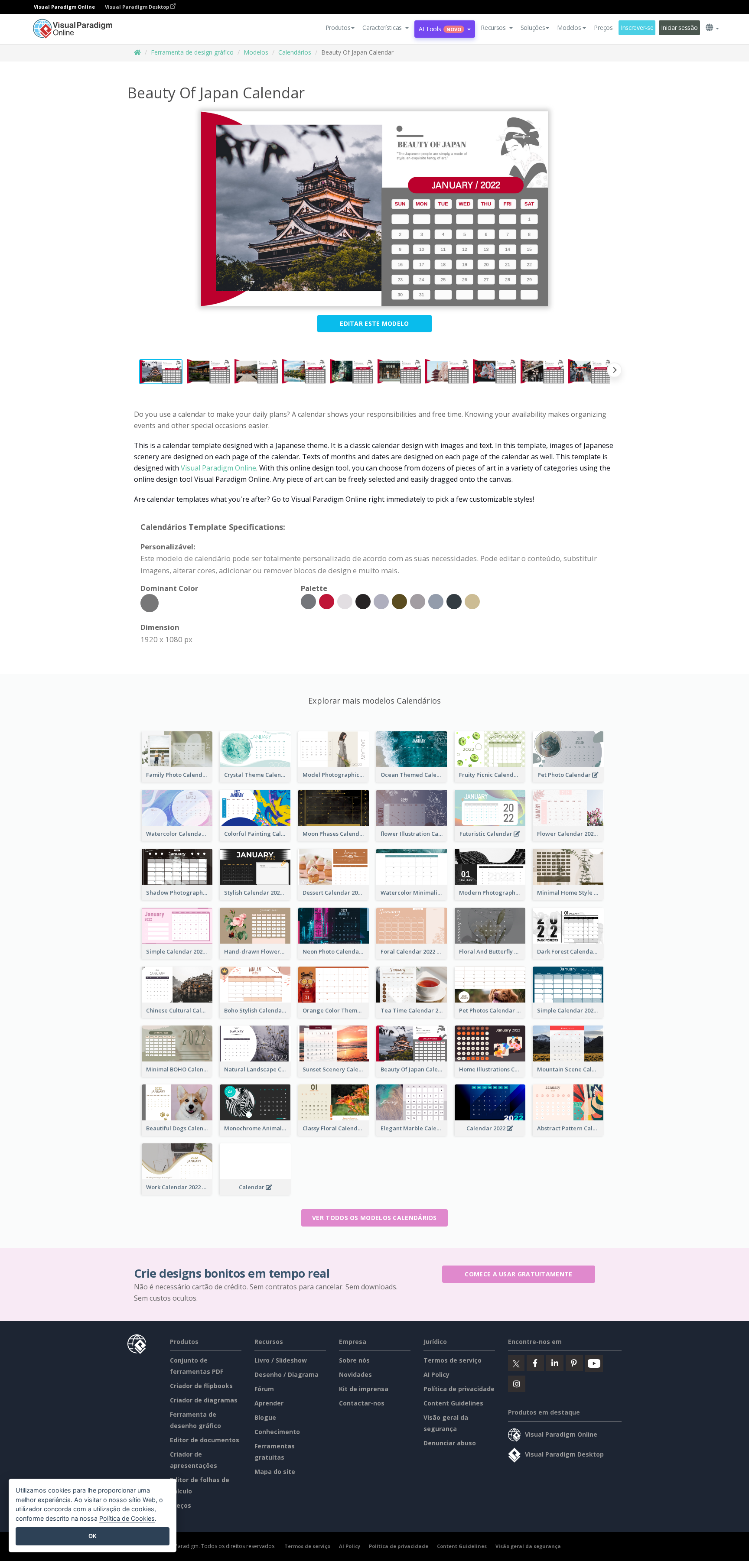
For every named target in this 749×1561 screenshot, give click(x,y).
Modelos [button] (569, 27)
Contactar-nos (361, 1403)
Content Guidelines (453, 1403)
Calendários (294, 52)
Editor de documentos (204, 1440)
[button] (385, 27)
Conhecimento (277, 1432)
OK (92, 1535)
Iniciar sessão (679, 27)
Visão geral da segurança (528, 1546)
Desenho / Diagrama (286, 1374)
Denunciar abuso (449, 1443)
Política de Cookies (127, 1518)
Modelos (256, 52)
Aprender (268, 1403)
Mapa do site (274, 1471)
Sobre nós (354, 1360)
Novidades (355, 1374)
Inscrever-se (637, 27)
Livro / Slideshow (280, 1360)
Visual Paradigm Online (218, 468)
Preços (603, 27)
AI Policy (436, 1374)
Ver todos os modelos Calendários (374, 1218)
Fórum (264, 1389)
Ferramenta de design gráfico (192, 52)
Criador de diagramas (204, 1400)
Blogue (265, 1417)
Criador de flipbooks (201, 1386)
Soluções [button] (533, 27)
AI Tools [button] (440, 29)
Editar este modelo (374, 323)
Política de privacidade (459, 1389)
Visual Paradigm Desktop (137, 6)
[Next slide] (614, 371)
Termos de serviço (452, 1360)
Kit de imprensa (363, 1389)
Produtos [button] (338, 27)
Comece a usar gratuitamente (518, 1274)
